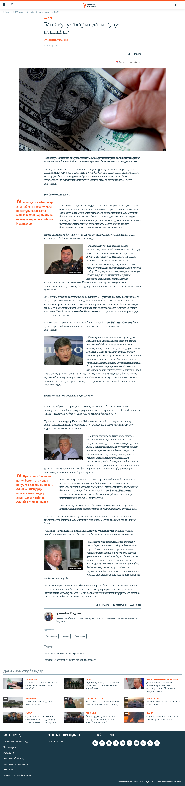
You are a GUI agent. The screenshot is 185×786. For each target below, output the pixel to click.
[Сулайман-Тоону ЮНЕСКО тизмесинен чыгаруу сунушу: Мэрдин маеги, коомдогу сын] (13, 717)
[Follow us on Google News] (122, 743)
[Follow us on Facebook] (95, 743)
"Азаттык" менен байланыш (17, 775)
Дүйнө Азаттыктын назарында (162, 679)
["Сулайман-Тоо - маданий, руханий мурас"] (13, 702)
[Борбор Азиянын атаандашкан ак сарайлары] (134, 702)
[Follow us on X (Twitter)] (102, 743)
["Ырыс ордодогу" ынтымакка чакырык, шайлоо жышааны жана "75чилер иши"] (74, 717)
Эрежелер (8, 753)
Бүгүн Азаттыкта (94, 698)
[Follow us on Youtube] (109, 743)
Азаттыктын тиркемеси (15, 764)
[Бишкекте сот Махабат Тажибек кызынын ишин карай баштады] (74, 702)
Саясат (48, 18)
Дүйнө (149, 713)
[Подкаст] (157, 743)
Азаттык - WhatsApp (13, 758)
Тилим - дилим (56, 742)
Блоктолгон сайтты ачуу (15, 742)
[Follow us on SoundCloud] (129, 743)
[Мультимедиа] (176, 5)
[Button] (134, 54)
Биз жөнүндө (10, 747)
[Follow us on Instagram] (136, 743)
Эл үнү (89, 679)
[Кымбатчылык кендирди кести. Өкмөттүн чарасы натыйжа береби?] (13, 683)
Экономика (31, 679)
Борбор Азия (152, 698)
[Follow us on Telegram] (116, 743)
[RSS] (150, 743)
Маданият (30, 698)
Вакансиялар (10, 769)
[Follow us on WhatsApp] (143, 743)
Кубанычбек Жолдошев (56, 40)
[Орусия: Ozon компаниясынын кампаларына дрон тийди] (134, 717)
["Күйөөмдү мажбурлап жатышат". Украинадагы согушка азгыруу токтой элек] (74, 683)
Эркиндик (91, 713)
